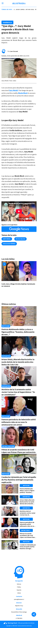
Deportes (6, 356)
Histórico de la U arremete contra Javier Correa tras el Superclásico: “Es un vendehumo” (18, 392)
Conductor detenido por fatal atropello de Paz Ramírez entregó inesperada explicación (18, 480)
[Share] (34, 614)
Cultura (19, 593)
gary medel (7, 239)
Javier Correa (17, 9)
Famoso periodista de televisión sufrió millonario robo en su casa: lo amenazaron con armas (18, 422)
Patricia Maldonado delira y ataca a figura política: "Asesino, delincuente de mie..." (17, 332)
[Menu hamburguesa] (2, 3)
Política (19, 587)
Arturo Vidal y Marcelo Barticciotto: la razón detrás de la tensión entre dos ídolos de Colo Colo (17, 362)
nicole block (20, 239)
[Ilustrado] (19, 3)
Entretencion (8, 446)
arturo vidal (27, 9)
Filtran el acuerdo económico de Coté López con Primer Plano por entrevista (18, 451)
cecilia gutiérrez (9, 243)
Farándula (7, 22)
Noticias (6, 326)
